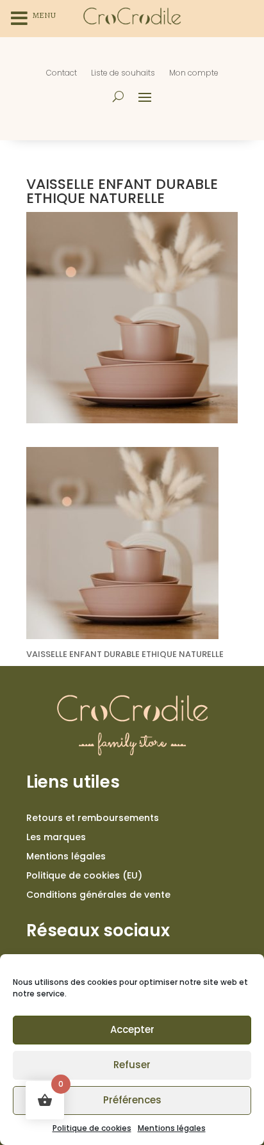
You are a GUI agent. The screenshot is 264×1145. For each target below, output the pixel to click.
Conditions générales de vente (98, 895)
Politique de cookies (92, 1128)
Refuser (132, 1064)
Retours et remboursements (92, 818)
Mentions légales (172, 1128)
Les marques (56, 837)
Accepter (132, 1029)
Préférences (132, 1100)
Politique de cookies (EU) (84, 876)
